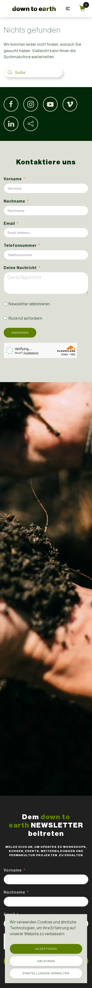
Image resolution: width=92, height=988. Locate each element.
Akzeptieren (46, 949)
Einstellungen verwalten (46, 973)
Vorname (13, 179)
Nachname (14, 201)
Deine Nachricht (20, 267)
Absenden (20, 332)
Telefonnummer (20, 245)
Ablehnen (46, 961)
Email (9, 223)
